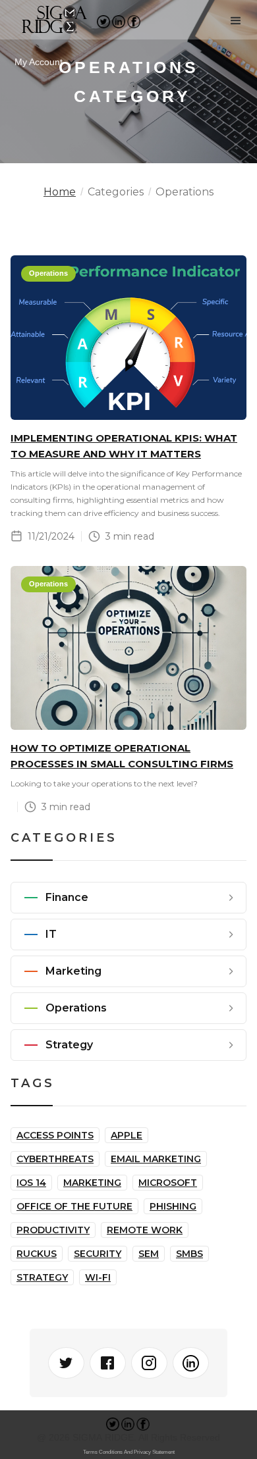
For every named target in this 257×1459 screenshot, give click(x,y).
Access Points (55, 1135)
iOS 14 (31, 1183)
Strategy (42, 1277)
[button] (236, 21)
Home (59, 192)
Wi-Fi (98, 1277)
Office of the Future (74, 1206)
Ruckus (36, 1254)
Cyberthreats (55, 1159)
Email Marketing (156, 1159)
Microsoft (167, 1183)
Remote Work (145, 1230)
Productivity (53, 1230)
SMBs (189, 1254)
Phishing (173, 1206)
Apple (126, 1135)
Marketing (92, 1183)
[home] (49, 21)
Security (97, 1254)
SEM (148, 1254)
